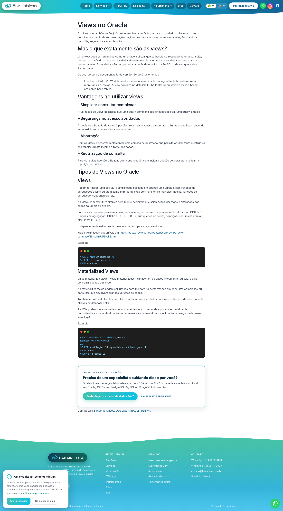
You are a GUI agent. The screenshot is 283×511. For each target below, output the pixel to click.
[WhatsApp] (263, 6)
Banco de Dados (104, 410)
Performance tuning (159, 481)
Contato (194, 5)
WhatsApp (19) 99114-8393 (206, 465)
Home (86, 5)
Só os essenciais (45, 501)
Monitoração (112, 471)
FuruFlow (121, 5)
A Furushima (161, 5)
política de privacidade (35, 493)
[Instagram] (270, 6)
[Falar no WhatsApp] (275, 503)
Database (121, 410)
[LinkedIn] (277, 6)
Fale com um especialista (155, 395)
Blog (181, 5)
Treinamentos (113, 481)
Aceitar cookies (19, 501)
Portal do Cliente (243, 5)
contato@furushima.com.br (206, 471)
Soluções (139, 5)
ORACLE (134, 410)
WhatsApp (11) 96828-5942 (206, 460)
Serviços (101, 5)
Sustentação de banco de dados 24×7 (110, 396)
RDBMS (146, 410)
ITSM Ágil (110, 476)
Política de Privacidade (223, 506)
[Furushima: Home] (40, 6)
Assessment (155, 471)
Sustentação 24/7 (158, 465)
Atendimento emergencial (162, 460)
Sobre (108, 487)
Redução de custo (158, 476)
